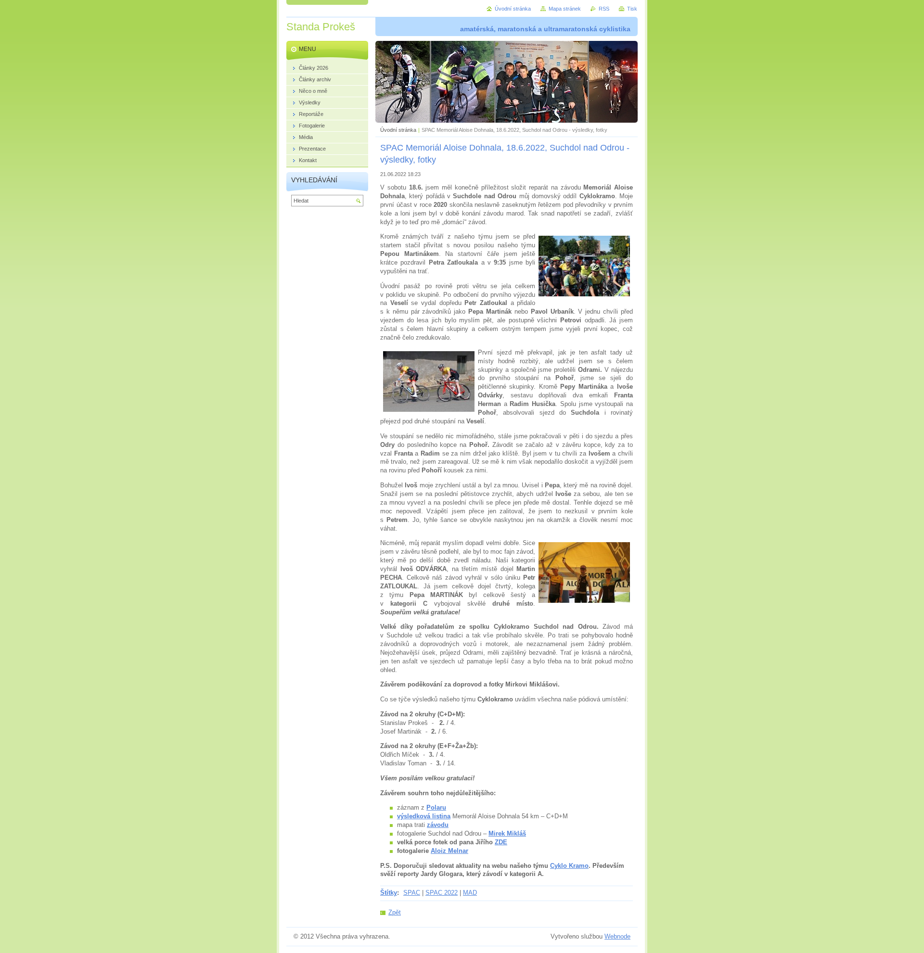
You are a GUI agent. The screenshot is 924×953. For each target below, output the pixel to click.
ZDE (501, 842)
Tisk (632, 9)
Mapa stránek (565, 9)
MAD (470, 892)
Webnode (617, 936)
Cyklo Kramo (569, 865)
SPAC (411, 892)
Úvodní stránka (398, 130)
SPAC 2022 (441, 892)
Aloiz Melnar (449, 850)
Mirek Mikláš (507, 833)
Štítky (388, 892)
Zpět (394, 912)
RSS (604, 9)
